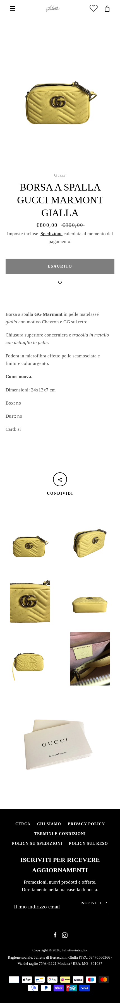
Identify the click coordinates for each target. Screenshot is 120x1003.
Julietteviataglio (74, 950)
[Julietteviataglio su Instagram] (65, 934)
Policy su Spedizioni (37, 843)
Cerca (22, 824)
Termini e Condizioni (60, 833)
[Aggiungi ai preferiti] (60, 282)
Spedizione (51, 233)
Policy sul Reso (88, 843)
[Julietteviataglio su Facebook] (55, 934)
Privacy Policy (86, 824)
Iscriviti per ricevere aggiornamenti (60, 865)
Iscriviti (91, 903)
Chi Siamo (49, 824)
